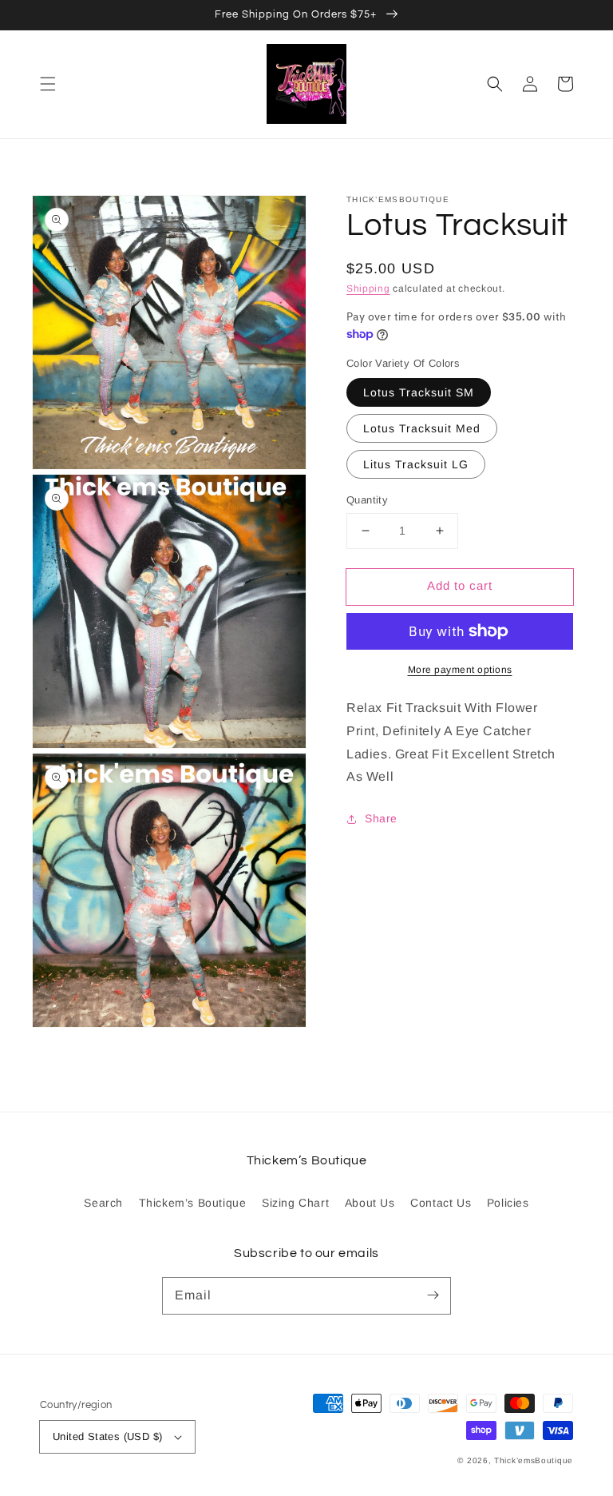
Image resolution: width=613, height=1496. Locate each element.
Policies (508, 1202)
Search (103, 1202)
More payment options (460, 669)
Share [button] (381, 818)
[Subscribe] (432, 1295)
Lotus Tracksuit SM (418, 392)
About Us (370, 1202)
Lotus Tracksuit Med (422, 428)
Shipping (368, 288)
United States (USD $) (107, 1436)
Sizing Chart (295, 1202)
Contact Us (440, 1202)
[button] (47, 83)
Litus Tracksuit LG (416, 464)
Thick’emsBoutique (533, 1460)
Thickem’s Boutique (193, 1202)
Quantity (367, 500)
